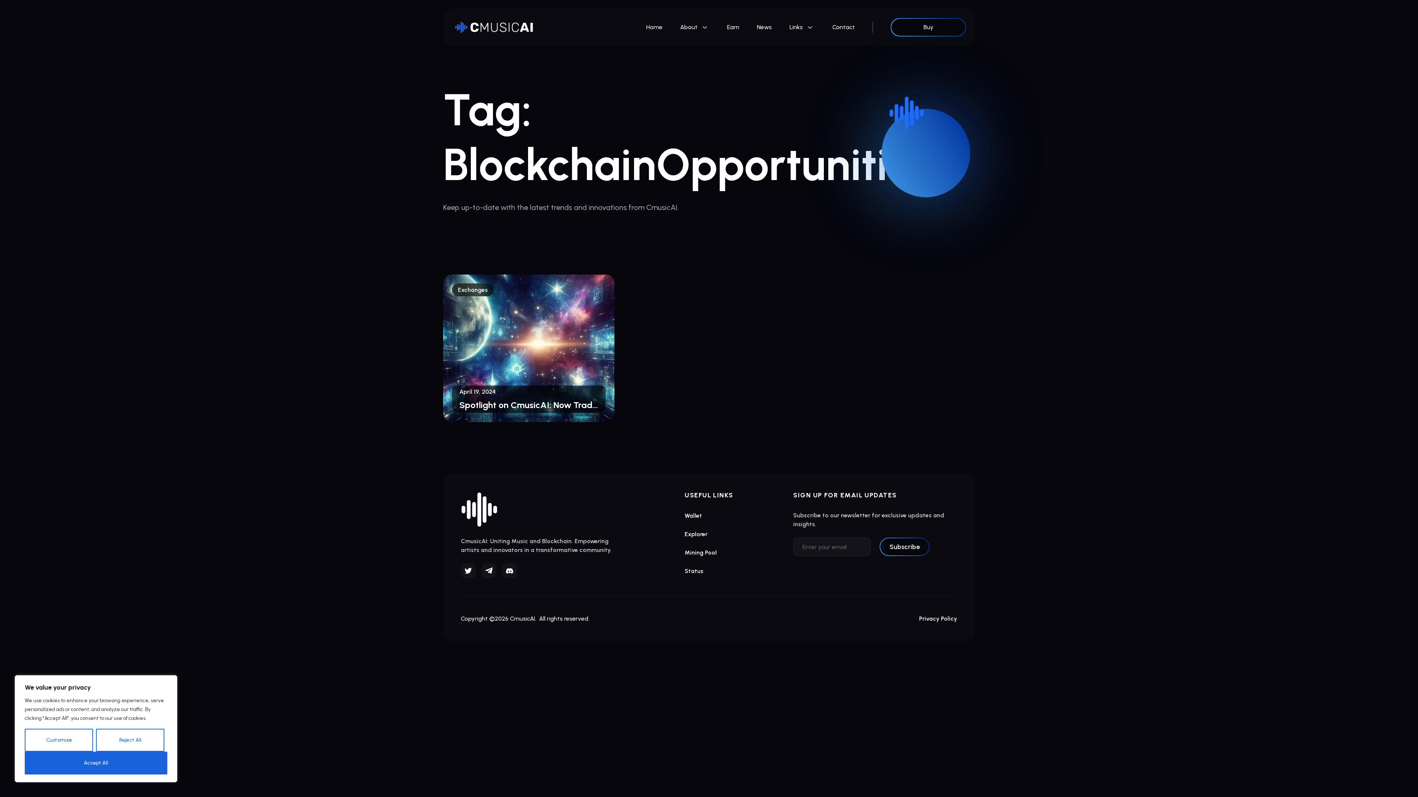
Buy (929, 27)
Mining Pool (701, 552)
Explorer (696, 534)
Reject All (130, 740)
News (764, 27)
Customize (59, 740)
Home (654, 27)
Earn (733, 27)
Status (694, 571)
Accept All (96, 763)
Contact (843, 27)
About (689, 27)
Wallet (693, 515)
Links (796, 27)
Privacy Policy (938, 618)
